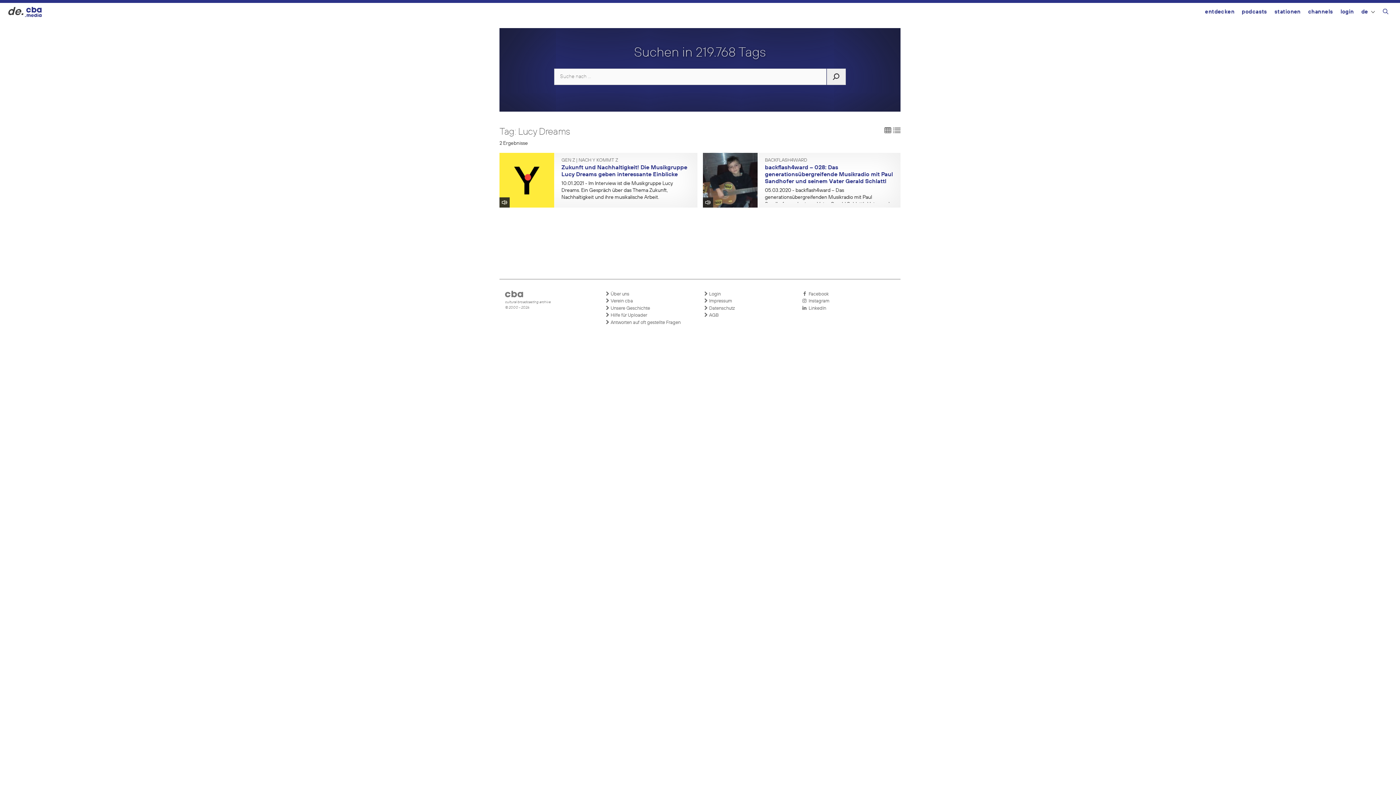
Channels (1320, 12)
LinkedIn (816, 308)
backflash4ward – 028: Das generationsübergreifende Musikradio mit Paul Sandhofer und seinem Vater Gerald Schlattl (829, 174)
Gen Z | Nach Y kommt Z (589, 160)
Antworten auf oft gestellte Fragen (645, 322)
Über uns (619, 294)
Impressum (720, 301)
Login (1347, 12)
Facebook (817, 294)
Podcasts (1254, 12)
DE (1364, 12)
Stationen (1288, 12)
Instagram (817, 301)
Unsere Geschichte (630, 308)
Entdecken (1219, 12)
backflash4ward (786, 160)
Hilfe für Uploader (628, 315)
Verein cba (621, 301)
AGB (713, 315)
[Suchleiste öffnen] (1385, 13)
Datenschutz (721, 308)
